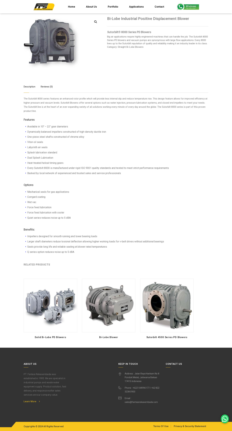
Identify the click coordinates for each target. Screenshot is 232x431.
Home (71, 6)
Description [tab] (29, 86)
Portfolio (113, 6)
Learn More (30, 401)
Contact (159, 6)
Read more (51, 338)
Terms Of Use (161, 426)
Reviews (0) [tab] (47, 86)
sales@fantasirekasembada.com (141, 402)
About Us (91, 6)
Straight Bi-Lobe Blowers (130, 47)
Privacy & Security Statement (190, 426)
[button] (95, 22)
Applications (136, 6)
